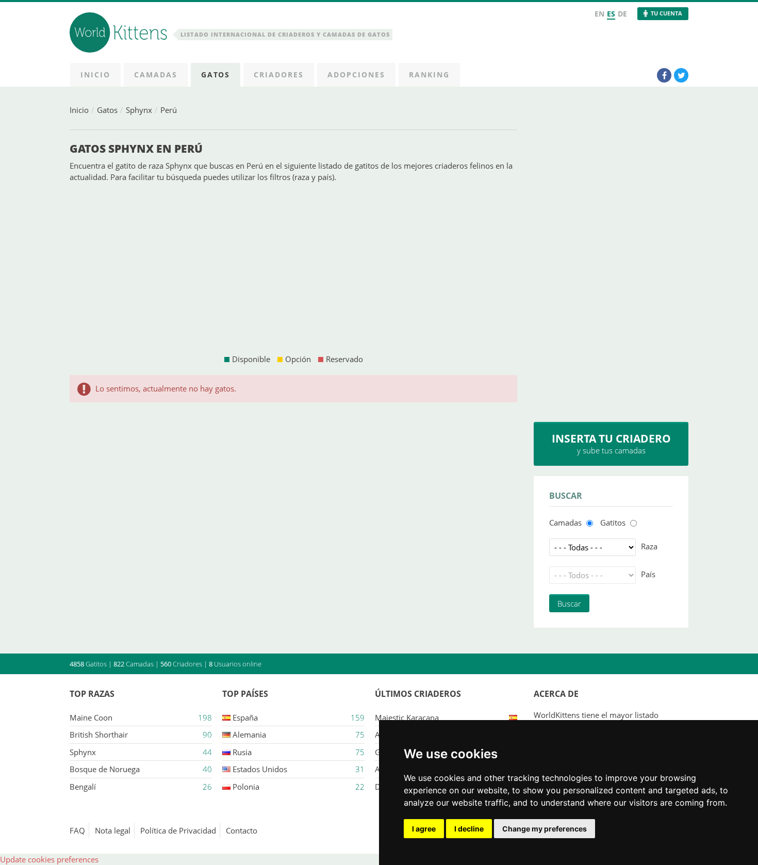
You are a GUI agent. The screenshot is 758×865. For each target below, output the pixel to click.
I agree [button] (424, 828)
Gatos (107, 110)
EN (599, 14)
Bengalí (83, 786)
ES (611, 14)
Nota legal (112, 830)
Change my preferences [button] (544, 828)
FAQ (77, 830)
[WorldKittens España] (120, 34)
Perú (168, 110)
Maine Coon (91, 717)
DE (622, 14)
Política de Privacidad (178, 830)
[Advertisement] (293, 268)
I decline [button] (469, 828)
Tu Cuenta (666, 13)
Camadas (565, 522)
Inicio (79, 110)
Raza (649, 546)
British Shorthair (99, 734)
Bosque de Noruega (105, 769)
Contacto (241, 830)
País (648, 574)
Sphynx (139, 110)
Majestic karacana (407, 717)
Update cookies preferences (49, 859)
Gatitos (612, 522)
